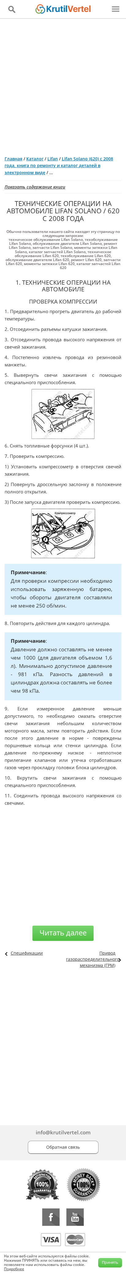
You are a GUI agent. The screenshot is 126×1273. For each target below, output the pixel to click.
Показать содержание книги (35, 187)
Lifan (52, 159)
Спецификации (27, 953)
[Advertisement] (63, 85)
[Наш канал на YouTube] (75, 1217)
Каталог (34, 159)
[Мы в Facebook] (51, 1217)
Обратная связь (63, 1147)
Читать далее (63, 932)
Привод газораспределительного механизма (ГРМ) (92, 959)
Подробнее (14, 1268)
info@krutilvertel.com (63, 1132)
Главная (13, 159)
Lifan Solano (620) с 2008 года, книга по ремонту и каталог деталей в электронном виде (59, 165)
